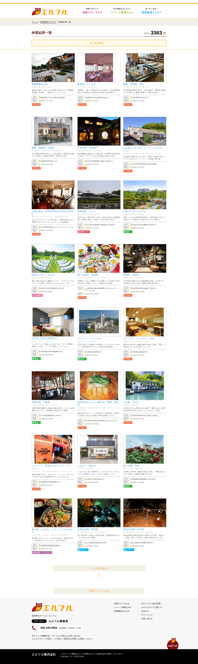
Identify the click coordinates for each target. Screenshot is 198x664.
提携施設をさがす (48, 22)
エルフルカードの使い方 (151, 607)
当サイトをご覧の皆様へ (151, 603)
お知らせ (145, 611)
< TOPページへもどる (99, 591)
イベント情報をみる (122, 607)
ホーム (35, 22)
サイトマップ (147, 615)
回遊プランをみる (121, 603)
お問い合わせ (147, 619)
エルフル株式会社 (44, 654)
